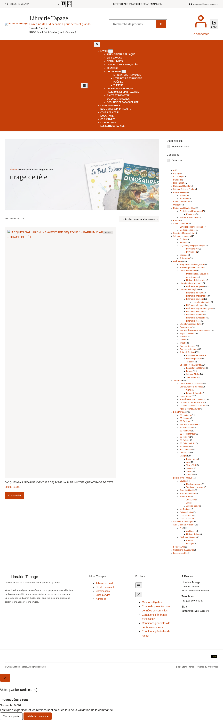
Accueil (13, 169)
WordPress (213, 667)
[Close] (5, 678)
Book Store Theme (185, 667)
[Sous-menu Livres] (110, 51)
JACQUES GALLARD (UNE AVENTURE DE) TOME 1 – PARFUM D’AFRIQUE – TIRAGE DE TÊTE (59, 482)
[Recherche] (161, 24)
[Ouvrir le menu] (84, 85)
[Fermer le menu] (97, 44)
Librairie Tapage (48, 18)
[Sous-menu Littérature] (123, 71)
